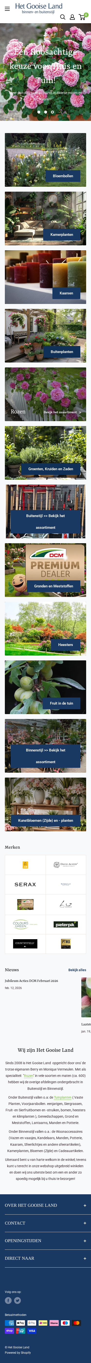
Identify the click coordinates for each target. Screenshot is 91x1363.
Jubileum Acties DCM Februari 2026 (31, 981)
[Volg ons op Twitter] (17, 1300)
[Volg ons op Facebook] (8, 1300)
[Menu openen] (7, 9)
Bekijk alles (77, 970)
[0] (82, 17)
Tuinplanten (63, 1097)
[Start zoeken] (63, 17)
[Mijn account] (72, 17)
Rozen (28, 1076)
